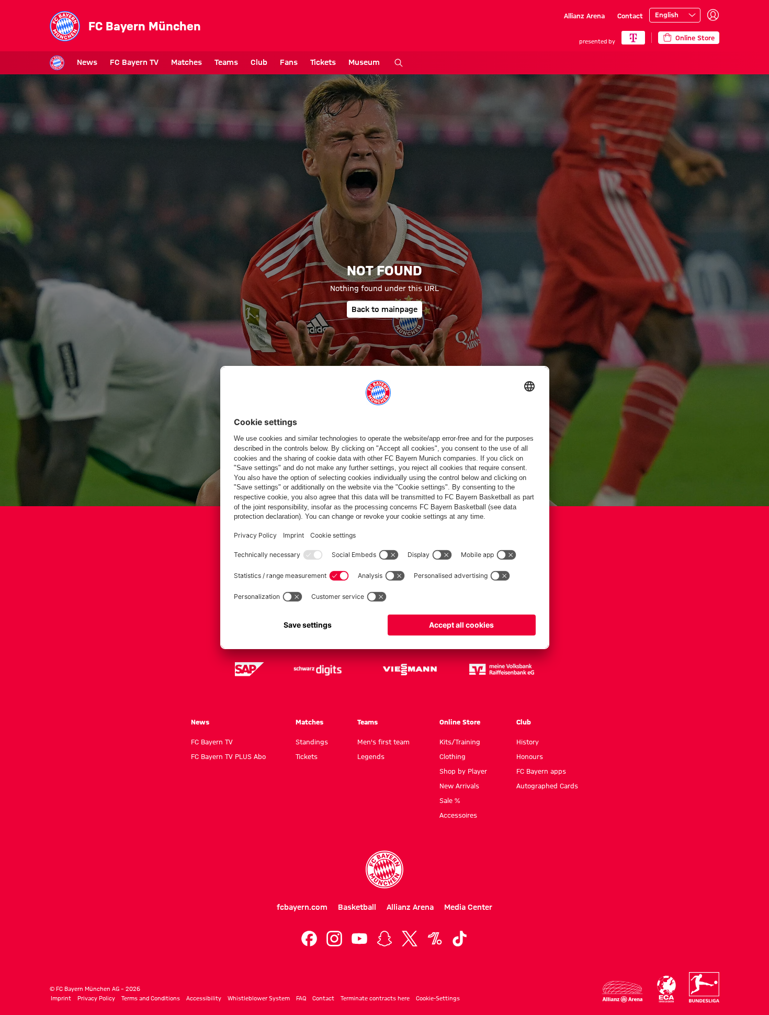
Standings (312, 741)
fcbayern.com (302, 907)
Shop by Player (463, 771)
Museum (364, 62)
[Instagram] (334, 938)
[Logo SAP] (249, 669)
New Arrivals (459, 785)
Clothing (452, 756)
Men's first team (383, 741)
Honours (529, 756)
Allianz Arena (584, 15)
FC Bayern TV (134, 62)
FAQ (301, 998)
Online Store (459, 722)
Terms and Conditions (150, 998)
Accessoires (458, 815)
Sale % (449, 800)
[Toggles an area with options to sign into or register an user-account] (713, 15)
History (527, 741)
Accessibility (203, 998)
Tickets (323, 62)
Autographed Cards (547, 785)
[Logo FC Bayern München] (384, 869)
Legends (370, 756)
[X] (409, 938)
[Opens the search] (398, 63)
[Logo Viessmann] (409, 669)
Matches (186, 62)
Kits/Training (459, 741)
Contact (630, 15)
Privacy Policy (96, 998)
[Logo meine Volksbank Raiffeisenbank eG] (501, 669)
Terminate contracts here (375, 998)
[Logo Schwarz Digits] (317, 669)
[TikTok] (459, 938)
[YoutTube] (359, 938)
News (87, 62)
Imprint (61, 998)
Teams (226, 62)
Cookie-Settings (438, 998)
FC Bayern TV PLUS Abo (228, 756)
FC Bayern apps (541, 771)
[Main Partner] (633, 37)
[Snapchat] (384, 938)
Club (259, 62)
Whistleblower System (259, 998)
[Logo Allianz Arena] (622, 991)
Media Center (468, 907)
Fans (289, 62)
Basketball (357, 907)
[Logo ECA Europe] (666, 989)
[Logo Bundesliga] (704, 987)
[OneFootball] (434, 938)
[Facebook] (309, 938)
